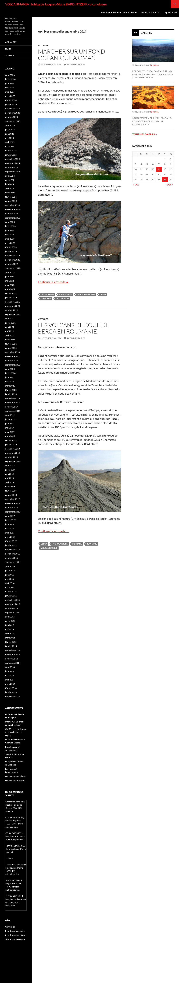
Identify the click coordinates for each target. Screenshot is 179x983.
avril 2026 (10, 91)
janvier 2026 (11, 104)
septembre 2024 (12, 171)
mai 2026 (9, 87)
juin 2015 (9, 625)
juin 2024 (9, 184)
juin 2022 (9, 276)
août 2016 (10, 566)
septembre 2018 (12, 461)
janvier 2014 (11, 692)
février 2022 (11, 293)
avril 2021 (10, 335)
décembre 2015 (12, 600)
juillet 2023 (10, 226)
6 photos (154, 65)
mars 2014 (10, 684)
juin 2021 (9, 327)
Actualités (10, 42)
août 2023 (10, 222)
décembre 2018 (12, 448)
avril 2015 (10, 633)
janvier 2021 (11, 348)
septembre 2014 (12, 663)
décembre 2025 (12, 108)
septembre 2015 (12, 612)
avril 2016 (10, 583)
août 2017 (10, 516)
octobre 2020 (11, 360)
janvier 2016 (11, 595)
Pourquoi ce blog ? (151, 12)
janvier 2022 (11, 297)
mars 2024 (10, 192)
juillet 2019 (10, 419)
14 (158, 169)
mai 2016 (9, 579)
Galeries (146, 32)
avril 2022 (10, 285)
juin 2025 (9, 133)
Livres (8, 49)
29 (164, 179)
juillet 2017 (10, 520)
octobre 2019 (11, 406)
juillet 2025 (10, 129)
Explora (9, 858)
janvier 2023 (11, 251)
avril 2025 (10, 142)
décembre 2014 (12, 650)
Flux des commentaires (15, 935)
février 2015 (11, 642)
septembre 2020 (12, 364)
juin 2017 (9, 524)
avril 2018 (10, 482)
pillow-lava (62, 298)
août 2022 (10, 272)
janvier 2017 (11, 545)
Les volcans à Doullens (15, 776)
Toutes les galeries (144, 134)
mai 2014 (9, 675)
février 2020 (11, 390)
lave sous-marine (86, 294)
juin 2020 (9, 377)
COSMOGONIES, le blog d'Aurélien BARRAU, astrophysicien (14, 836)
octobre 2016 (11, 558)
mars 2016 (10, 587)
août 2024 (10, 175)
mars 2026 (10, 96)
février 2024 (11, 196)
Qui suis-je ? (171, 12)
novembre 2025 (12, 112)
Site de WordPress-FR (15, 939)
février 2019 (11, 440)
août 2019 (10, 415)
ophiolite (46, 298)
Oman (103, 294)
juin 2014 (9, 671)
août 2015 (10, 616)
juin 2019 (9, 423)
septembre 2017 (12, 511)
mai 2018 (9, 478)
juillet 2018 (10, 469)
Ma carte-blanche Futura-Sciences (119, 12)
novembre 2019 (12, 402)
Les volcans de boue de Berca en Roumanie (73, 328)
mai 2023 (9, 234)
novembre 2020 (12, 356)
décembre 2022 (12, 255)
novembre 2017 (12, 503)
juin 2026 (9, 83)
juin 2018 (9, 474)
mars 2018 (10, 486)
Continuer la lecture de (53, 281)
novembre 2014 (12, 654)
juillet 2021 (10, 322)
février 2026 (11, 100)
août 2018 (10, 465)
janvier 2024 (11, 201)
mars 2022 (10, 289)
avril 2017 (10, 532)
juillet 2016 (10, 570)
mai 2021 (9, 331)
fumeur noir (65, 294)
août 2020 (10, 369)
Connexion (10, 926)
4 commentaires (76, 338)
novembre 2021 (12, 306)
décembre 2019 (12, 398)
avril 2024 (10, 188)
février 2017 (11, 541)
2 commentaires (76, 64)
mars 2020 (10, 385)
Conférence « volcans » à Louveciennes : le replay (15, 732)
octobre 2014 (11, 658)
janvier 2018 (11, 495)
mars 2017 (10, 537)
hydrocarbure (59, 544)
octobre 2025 (11, 117)
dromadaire (47, 294)
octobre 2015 (11, 608)
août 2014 (10, 667)
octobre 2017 (11, 507)
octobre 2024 (11, 167)
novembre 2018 (12, 453)
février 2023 (11, 247)
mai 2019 (9, 427)
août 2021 (10, 318)
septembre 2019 (12, 411)
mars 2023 (10, 243)
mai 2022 (9, 280)
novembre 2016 (12, 553)
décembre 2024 (12, 159)
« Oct (136, 184)
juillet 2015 (10, 621)
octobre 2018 (11, 457)
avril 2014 (10, 679)
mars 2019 (10, 436)
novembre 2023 (12, 209)
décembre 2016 (12, 549)
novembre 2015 (12, 604)
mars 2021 (10, 339)
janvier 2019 (11, 444)
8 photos (154, 111)
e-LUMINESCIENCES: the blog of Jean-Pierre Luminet (15, 848)
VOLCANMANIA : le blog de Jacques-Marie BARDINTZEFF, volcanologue (56, 4)
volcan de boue (49, 548)
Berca (44, 544)
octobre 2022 (11, 264)
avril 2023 (10, 238)
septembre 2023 (12, 217)
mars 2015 (10, 637)
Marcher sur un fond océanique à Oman (71, 54)
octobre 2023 (11, 213)
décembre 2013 (12, 696)
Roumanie (92, 544)
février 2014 (11, 688)
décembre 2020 (12, 352)
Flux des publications (14, 931)
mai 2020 (9, 381)
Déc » (170, 184)
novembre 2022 (12, 259)
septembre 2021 (12, 314)
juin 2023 (9, 230)
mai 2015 (9, 629)
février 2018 (11, 490)
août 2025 (10, 125)
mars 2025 (10, 146)
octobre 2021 (11, 310)
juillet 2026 (10, 79)
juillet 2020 (10, 373)
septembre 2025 (12, 121)
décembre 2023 (12, 205)
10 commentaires (143, 77)
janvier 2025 (11, 154)
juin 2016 (9, 574)
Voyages (43, 45)
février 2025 (11, 150)
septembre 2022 (12, 268)
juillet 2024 (10, 180)
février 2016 (11, 591)
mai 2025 (9, 138)
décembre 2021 (12, 301)
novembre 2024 (12, 163)
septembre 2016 (12, 562)
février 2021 (11, 343)
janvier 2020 (11, 394)
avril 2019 (10, 432)
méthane (77, 544)
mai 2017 (9, 528)
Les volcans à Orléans (15, 780)
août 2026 (10, 75)
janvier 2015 (11, 646)
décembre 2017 (12, 499)
